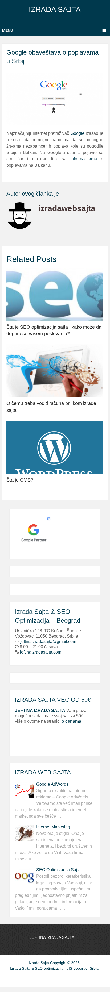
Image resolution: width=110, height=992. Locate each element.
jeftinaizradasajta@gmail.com (48, 641)
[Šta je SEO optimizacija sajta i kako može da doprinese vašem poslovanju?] (54, 294)
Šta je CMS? (19, 480)
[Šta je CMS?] (54, 447)
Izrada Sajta (55, 9)
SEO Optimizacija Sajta (58, 870)
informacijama (83, 159)
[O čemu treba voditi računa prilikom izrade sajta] (54, 370)
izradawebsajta (66, 208)
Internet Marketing (53, 827)
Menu (7, 30)
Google (77, 133)
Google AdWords (52, 784)
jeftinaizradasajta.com (40, 652)
